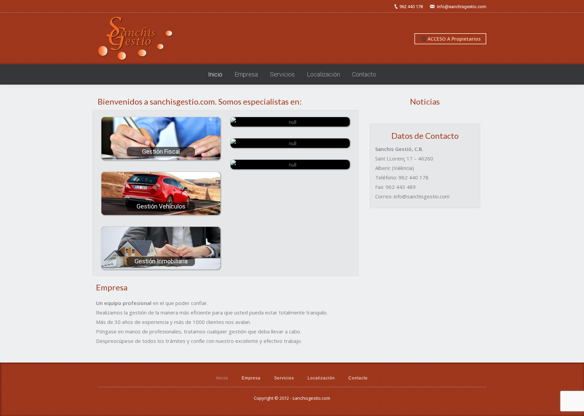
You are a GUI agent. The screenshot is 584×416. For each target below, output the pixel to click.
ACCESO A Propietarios (454, 39)
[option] (425, 116)
